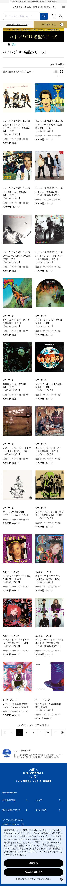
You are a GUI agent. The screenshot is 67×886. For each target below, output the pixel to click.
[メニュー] (63, 6)
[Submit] (44, 16)
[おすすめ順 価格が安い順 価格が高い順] (56, 64)
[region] (17, 24)
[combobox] (25, 15)
